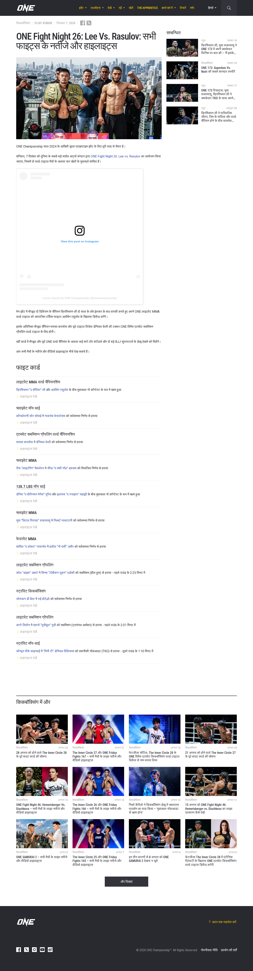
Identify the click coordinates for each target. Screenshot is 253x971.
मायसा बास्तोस (24, 442)
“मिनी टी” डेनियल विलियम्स (58, 651)
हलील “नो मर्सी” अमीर (61, 546)
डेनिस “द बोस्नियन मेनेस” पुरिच (33, 494)
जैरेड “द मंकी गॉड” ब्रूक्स (61, 468)
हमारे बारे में (167, 8)
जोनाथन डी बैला (25, 599)
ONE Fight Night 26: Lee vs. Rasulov (115, 156)
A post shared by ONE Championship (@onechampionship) (80, 298)
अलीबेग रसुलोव (59, 390)
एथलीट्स (95, 8)
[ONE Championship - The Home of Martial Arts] (25, 8)
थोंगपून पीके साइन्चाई (28, 651)
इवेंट (81, 8)
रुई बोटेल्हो (44, 599)
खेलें (131, 8)
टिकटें (183, 8)
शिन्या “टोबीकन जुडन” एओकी (58, 573)
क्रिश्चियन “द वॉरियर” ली (30, 390)
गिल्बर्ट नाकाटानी (63, 520)
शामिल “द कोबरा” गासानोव (31, 546)
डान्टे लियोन (23, 625)
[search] (229, 8)
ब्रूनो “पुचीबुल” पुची (44, 625)
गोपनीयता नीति (209, 950)
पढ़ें (120, 8)
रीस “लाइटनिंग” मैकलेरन (30, 468)
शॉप (192, 8)
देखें (110, 8)
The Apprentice (147, 8)
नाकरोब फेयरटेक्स (55, 416)
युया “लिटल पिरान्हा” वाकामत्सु (33, 520)
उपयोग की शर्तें (229, 950)
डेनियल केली (43, 442)
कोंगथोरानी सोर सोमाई (28, 416)
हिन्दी (210, 8)
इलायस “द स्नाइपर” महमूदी (72, 494)
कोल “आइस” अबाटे (27, 573)
